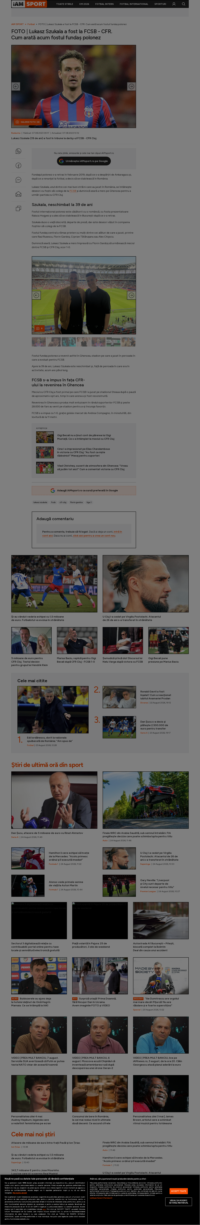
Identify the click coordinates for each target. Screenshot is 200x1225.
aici (44, 1209)
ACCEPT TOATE (178, 1191)
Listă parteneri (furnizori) (101, 1198)
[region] (100, 1199)
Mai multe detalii (20, 1193)
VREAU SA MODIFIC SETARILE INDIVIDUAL (178, 1202)
